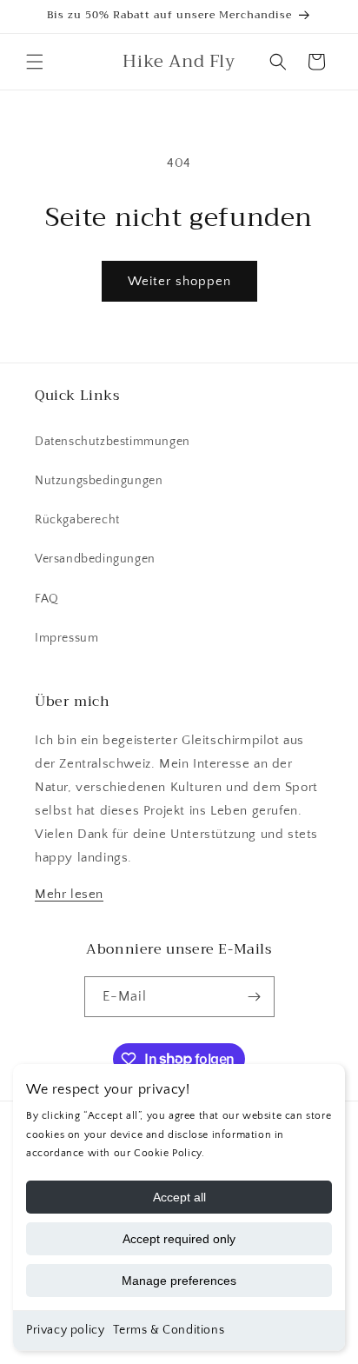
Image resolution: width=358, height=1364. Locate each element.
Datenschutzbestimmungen (112, 442)
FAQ (47, 599)
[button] (35, 62)
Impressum (66, 638)
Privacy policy (65, 1330)
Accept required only (179, 1239)
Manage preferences (179, 1280)
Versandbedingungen (95, 559)
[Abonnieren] (254, 996)
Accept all (179, 1197)
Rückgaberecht (77, 520)
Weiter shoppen (179, 281)
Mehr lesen (69, 894)
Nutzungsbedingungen (98, 481)
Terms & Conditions (168, 1330)
